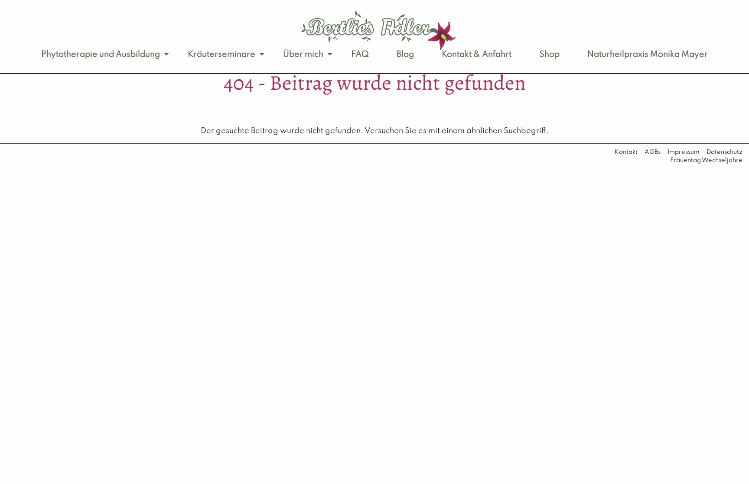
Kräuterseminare (221, 54)
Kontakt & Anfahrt (476, 54)
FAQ (360, 54)
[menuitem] (100, 54)
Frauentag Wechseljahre (706, 160)
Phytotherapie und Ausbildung (100, 54)
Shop (549, 54)
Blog (405, 54)
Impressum (684, 152)
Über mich (303, 54)
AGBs (653, 152)
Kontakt (626, 152)
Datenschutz (724, 152)
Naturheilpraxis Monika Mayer (647, 54)
